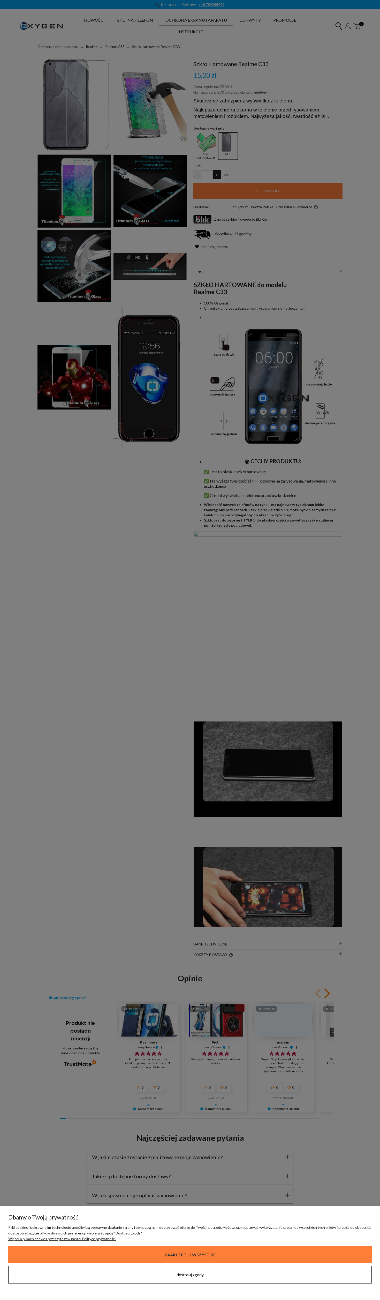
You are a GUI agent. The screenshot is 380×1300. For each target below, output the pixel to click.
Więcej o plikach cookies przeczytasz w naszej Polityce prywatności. (62, 1239)
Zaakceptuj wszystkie (190, 1254)
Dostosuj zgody (190, 1274)
